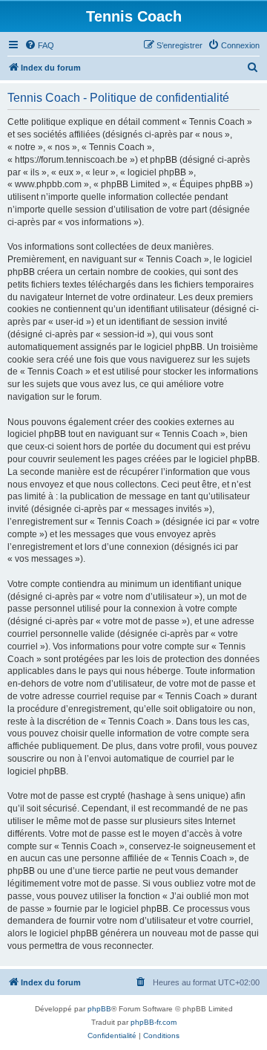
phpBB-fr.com (154, 1022)
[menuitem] (39, 45)
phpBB (99, 1009)
